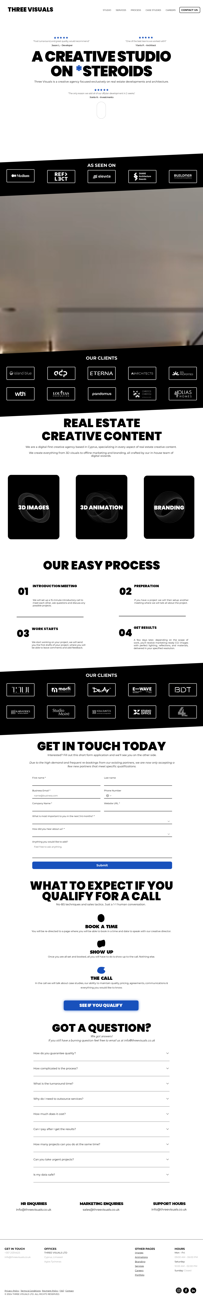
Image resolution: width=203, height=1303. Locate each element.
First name (39, 778)
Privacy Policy (12, 1290)
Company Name (42, 803)
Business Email (41, 790)
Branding (140, 1261)
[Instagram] (179, 1290)
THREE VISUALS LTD (23, 1294)
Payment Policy (50, 1290)
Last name (110, 778)
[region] (34, 507)
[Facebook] (186, 1290)
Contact (69, 1290)
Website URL (112, 803)
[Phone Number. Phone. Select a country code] (109, 795)
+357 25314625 (12, 1252)
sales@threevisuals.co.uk (101, 1209)
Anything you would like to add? (50, 841)
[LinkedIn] (193, 1290)
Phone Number (112, 790)
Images (139, 1252)
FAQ (62, 1290)
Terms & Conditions (31, 1290)
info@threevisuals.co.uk (139, 1040)
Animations (141, 1257)
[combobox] (102, 821)
